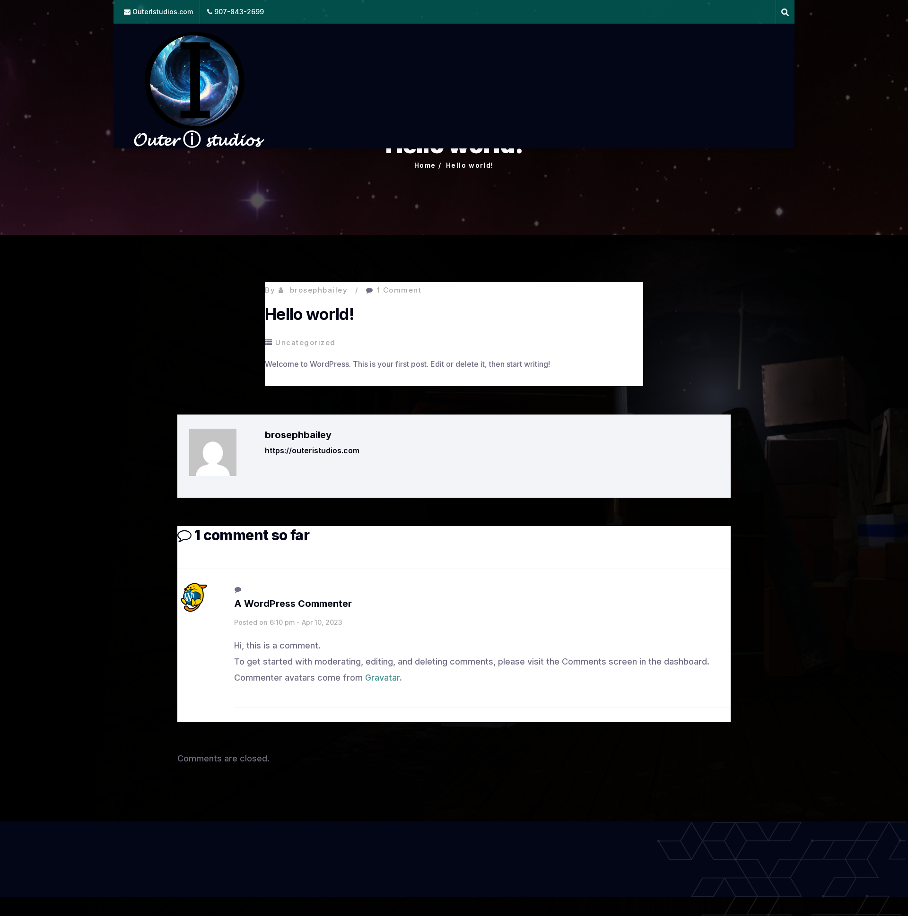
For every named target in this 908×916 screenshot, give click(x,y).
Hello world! (470, 165)
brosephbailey (319, 289)
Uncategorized (305, 342)
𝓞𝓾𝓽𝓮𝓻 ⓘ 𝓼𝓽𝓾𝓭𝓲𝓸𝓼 (196, 139)
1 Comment (399, 289)
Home (425, 165)
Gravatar (382, 678)
